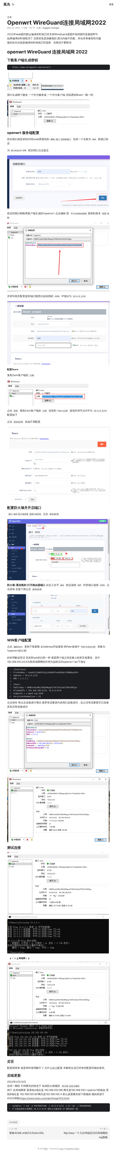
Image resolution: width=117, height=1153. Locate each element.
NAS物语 (13, 1122)
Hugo (61, 1149)
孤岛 (6, 4)
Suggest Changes (51, 28)
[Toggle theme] (13, 4)
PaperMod (69, 1149)
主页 (9, 17)
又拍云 (76, 1149)
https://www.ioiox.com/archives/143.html (44, 1098)
